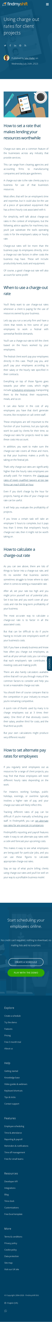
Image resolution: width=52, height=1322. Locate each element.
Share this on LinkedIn (15, 45)
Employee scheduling (14, 1126)
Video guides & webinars (15, 1084)
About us (8, 1048)
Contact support (11, 1103)
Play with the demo (26, 972)
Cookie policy (10, 1249)
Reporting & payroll (13, 1139)
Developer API (11, 1181)
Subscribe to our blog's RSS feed (25, 45)
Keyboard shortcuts (13, 1090)
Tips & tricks (10, 1097)
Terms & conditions (13, 1236)
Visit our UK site (11, 1269)
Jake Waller (30, 58)
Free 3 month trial (12, 1041)
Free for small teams (13, 1158)
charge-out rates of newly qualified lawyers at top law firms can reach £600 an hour (26, 480)
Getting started (11, 1071)
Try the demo (10, 1022)
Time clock (9, 1201)
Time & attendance (13, 1132)
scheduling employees (23, 390)
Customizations (11, 1207)
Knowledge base (11, 1077)
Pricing (7, 1035)
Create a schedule (26, 962)
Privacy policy (10, 1243)
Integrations (9, 1187)
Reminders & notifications (16, 1145)
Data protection (11, 1256)
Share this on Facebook (10, 45)
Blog (6, 1194)
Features (8, 1028)
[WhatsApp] (5, 1311)
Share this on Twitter (5, 45)
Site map (8, 1262)
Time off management (14, 1152)
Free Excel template (13, 1214)
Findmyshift (9, 1287)
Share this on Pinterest (20, 45)
